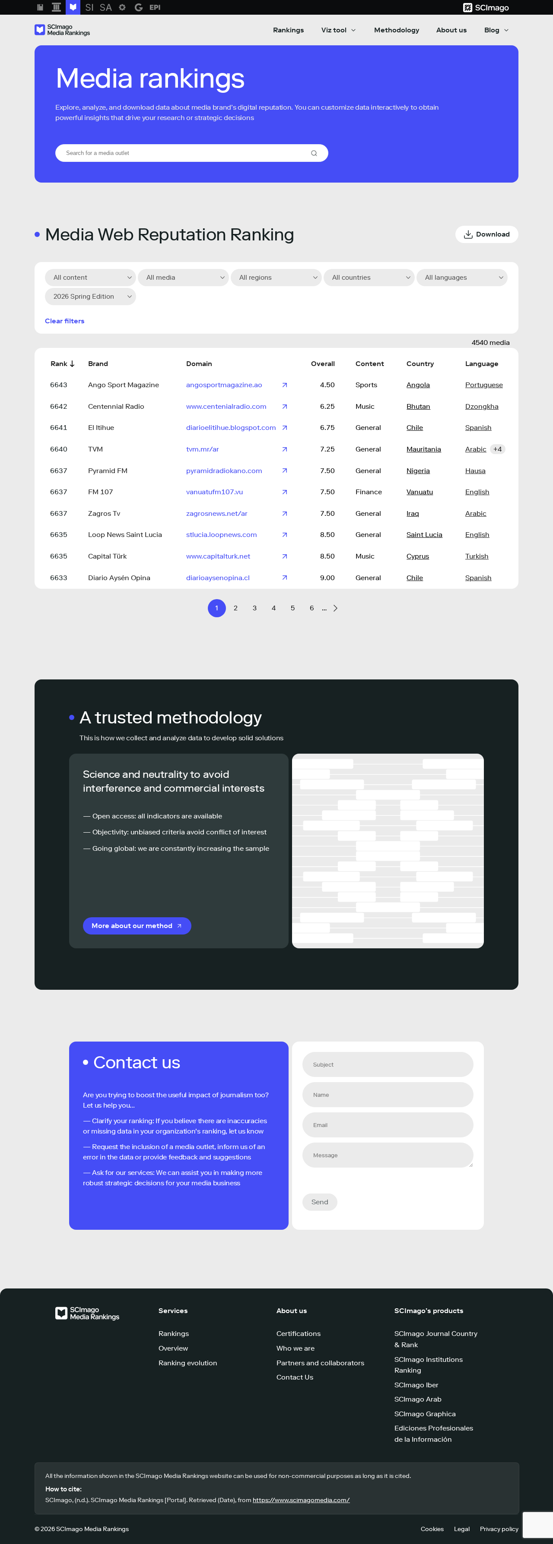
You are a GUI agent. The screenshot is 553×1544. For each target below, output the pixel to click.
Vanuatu (420, 492)
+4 (497, 449)
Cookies (432, 1529)
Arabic (475, 449)
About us (451, 30)
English (477, 492)
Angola (418, 385)
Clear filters (65, 321)
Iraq (413, 513)
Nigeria (418, 471)
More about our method (132, 926)
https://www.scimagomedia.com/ (301, 1500)
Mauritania (424, 449)
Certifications (298, 1333)
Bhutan (418, 406)
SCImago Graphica (425, 1414)
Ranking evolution (188, 1363)
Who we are (295, 1348)
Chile (415, 427)
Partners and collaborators (320, 1363)
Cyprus (418, 556)
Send (319, 1202)
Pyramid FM (107, 471)
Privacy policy (499, 1529)
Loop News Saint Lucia (125, 534)
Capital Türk (107, 556)
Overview (173, 1348)
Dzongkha (482, 406)
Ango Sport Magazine (123, 385)
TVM (95, 449)
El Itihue (101, 427)
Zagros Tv (104, 513)
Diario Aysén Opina (119, 578)
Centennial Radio (116, 406)
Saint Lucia (424, 534)
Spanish (478, 427)
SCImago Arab (418, 1399)
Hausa (475, 471)
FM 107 (100, 492)
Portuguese (484, 385)
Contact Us (294, 1377)
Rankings (288, 30)
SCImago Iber (416, 1385)
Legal (462, 1529)
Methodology (396, 30)
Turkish (477, 556)
